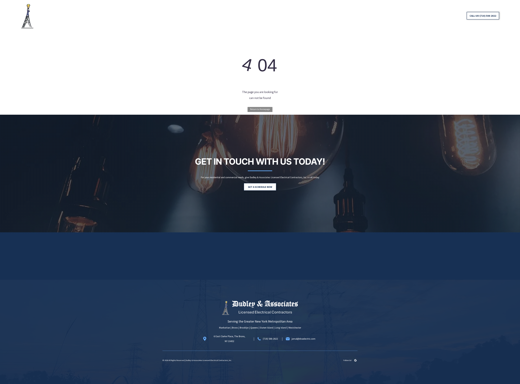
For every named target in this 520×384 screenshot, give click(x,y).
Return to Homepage (260, 109)
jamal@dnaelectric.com (303, 338)
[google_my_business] (459, 16)
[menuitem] (187, 15)
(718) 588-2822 (270, 338)
